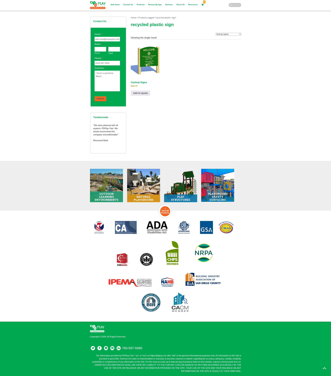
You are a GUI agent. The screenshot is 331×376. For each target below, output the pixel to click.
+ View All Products (165, 210)
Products (141, 4)
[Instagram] (112, 348)
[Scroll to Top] (324, 368)
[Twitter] (93, 348)
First (97, 53)
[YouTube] (106, 348)
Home (133, 17)
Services (169, 4)
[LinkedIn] (119, 348)
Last (110, 53)
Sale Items (115, 4)
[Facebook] (99, 348)
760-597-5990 (132, 348)
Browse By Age (155, 4)
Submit (100, 98)
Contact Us (128, 4)
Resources (193, 4)
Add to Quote (140, 93)
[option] (108, 132)
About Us (180, 4)
